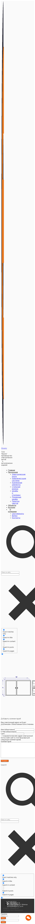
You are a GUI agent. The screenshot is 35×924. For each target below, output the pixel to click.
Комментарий (6, 741)
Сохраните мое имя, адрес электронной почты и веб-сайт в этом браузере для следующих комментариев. (17, 738)
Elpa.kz (4, 448)
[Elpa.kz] (2, 444)
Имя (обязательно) (8, 730)
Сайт (2, 734)
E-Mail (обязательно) (8, 732)
